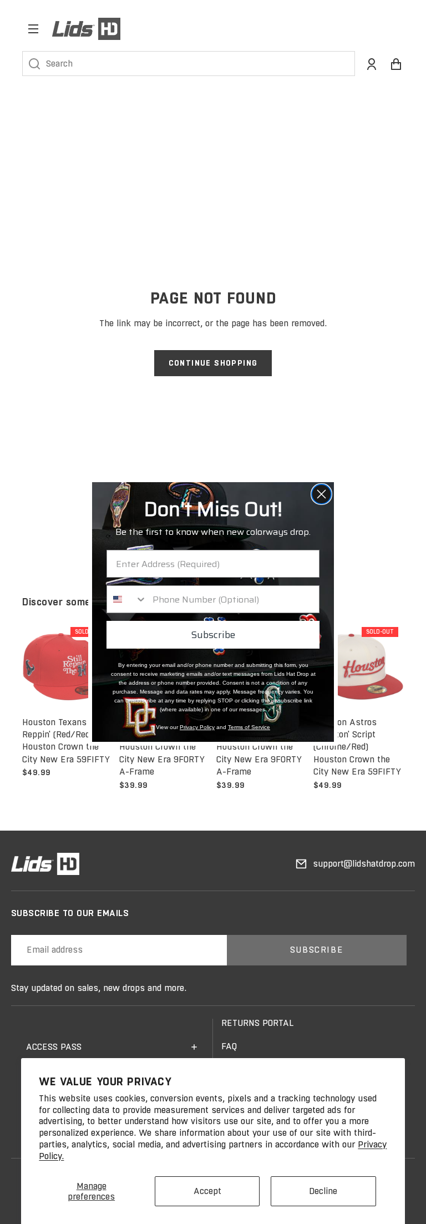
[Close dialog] (321, 494)
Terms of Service (249, 727)
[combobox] (127, 599)
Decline (323, 1191)
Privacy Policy (197, 727)
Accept (207, 1191)
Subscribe (213, 635)
